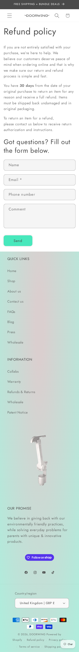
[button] (9, 15)
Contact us (15, 301)
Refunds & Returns (21, 392)
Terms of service (29, 646)
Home (11, 271)
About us (14, 291)
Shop (11, 281)
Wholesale (15, 342)
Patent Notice (17, 412)
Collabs (13, 371)
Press (11, 332)
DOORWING (37, 634)
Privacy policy (58, 640)
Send (18, 240)
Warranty (14, 381)
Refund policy (35, 640)
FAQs (11, 311)
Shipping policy (54, 646)
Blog (10, 322)
